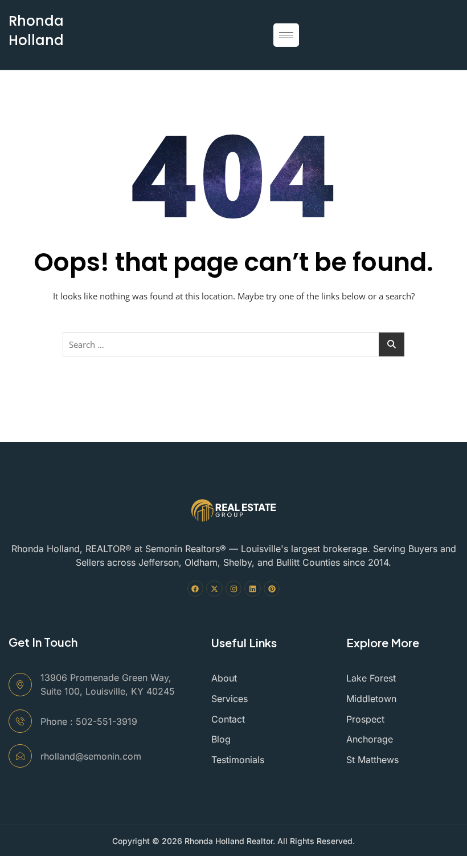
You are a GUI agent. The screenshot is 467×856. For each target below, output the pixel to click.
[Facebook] (195, 589)
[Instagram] (234, 589)
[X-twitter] (214, 589)
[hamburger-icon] (286, 35)
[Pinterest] (272, 589)
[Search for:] (233, 344)
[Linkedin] (252, 589)
